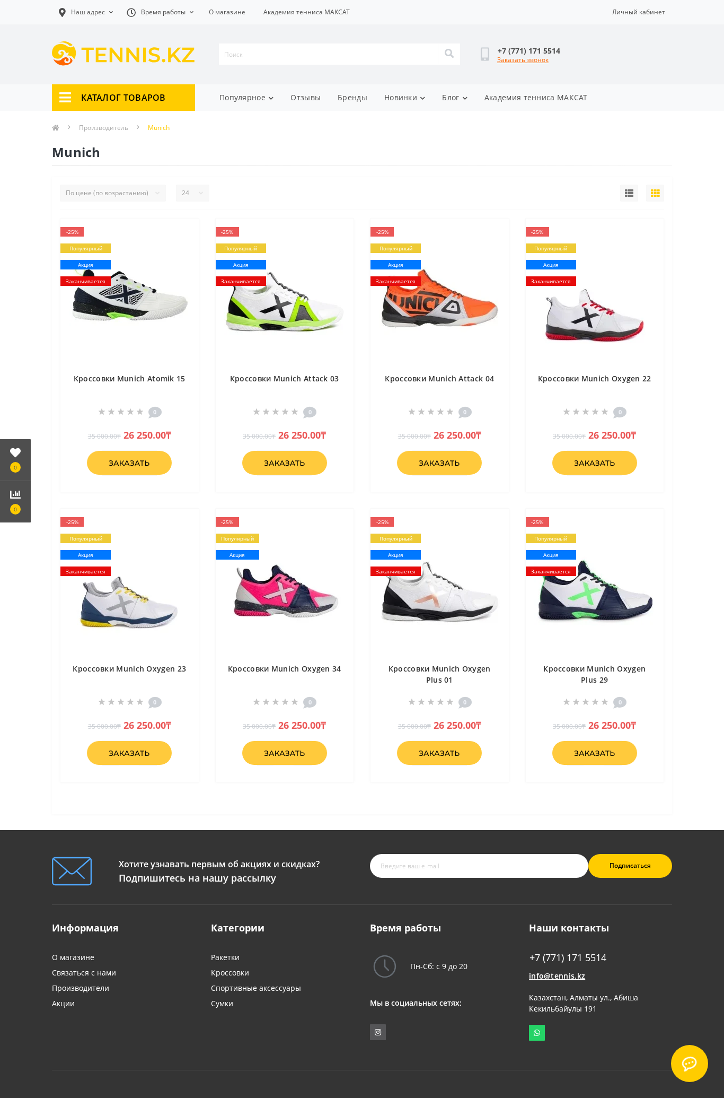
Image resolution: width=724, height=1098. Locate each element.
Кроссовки (230, 973)
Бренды (352, 97)
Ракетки (225, 957)
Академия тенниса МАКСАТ (306, 11)
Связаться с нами (84, 973)
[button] (160, 12)
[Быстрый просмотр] (182, 266)
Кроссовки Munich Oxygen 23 (129, 669)
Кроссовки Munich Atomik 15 (130, 378)
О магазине (227, 11)
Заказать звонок (523, 59)
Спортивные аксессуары (256, 988)
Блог (450, 97)
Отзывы (305, 97)
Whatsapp (537, 1033)
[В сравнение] (182, 249)
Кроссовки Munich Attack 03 (284, 378)
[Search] (449, 54)
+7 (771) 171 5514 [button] (567, 958)
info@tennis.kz (557, 976)
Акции (63, 1003)
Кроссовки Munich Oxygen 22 (594, 378)
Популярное (242, 97)
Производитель (103, 127)
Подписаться (630, 865)
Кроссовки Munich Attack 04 (439, 378)
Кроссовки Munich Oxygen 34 (284, 669)
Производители (80, 988)
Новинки (400, 97)
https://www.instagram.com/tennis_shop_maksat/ (378, 1032)
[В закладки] (182, 232)
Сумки (222, 1003)
